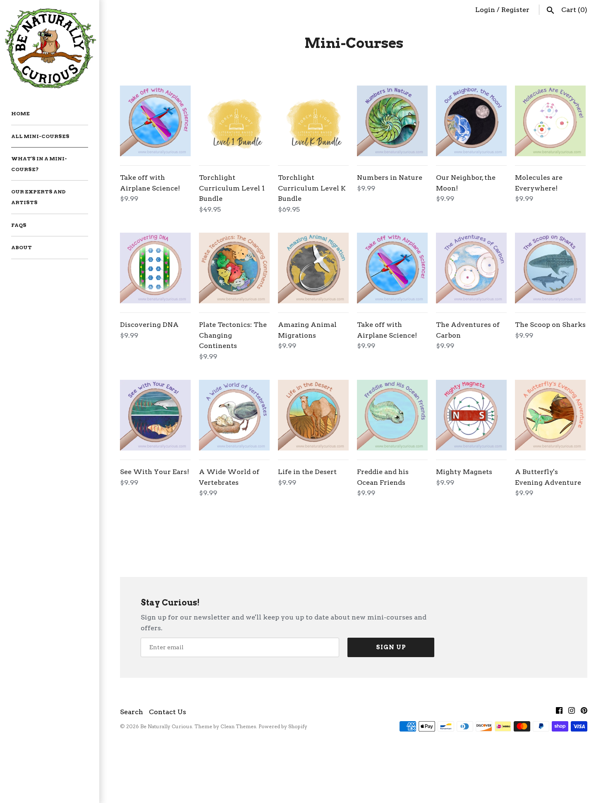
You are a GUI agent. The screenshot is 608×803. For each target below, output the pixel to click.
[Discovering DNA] (155, 268)
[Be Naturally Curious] (49, 47)
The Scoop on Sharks (550, 325)
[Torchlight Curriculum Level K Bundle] (313, 121)
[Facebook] (559, 693)
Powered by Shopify (283, 708)
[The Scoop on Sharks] (550, 268)
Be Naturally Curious (166, 708)
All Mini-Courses (40, 136)
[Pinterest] (584, 693)
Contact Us (167, 693)
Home (20, 113)
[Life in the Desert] (313, 415)
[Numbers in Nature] (392, 121)
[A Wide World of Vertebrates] (234, 415)
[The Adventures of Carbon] (471, 268)
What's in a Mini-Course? (39, 163)
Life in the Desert (307, 472)
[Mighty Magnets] (471, 415)
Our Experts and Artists (38, 196)
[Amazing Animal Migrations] (313, 268)
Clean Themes (238, 708)
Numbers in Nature (389, 177)
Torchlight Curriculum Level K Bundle (312, 188)
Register (515, 10)
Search (131, 693)
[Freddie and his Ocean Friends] (392, 415)
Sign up (391, 628)
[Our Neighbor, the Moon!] (471, 121)
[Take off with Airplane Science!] (155, 121)
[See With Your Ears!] (155, 415)
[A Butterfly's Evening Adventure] (550, 415)
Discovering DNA (149, 325)
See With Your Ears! (154, 472)
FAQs (18, 225)
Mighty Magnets (464, 472)
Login (485, 10)
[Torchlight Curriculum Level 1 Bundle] (234, 121)
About (21, 247)
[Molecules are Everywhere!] (550, 121)
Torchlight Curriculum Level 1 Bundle (232, 188)
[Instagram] (571, 693)
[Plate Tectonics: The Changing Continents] (234, 268)
